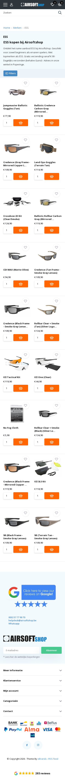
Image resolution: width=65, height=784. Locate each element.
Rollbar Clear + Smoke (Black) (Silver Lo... (46, 429)
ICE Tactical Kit (11, 377)
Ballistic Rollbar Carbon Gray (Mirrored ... (48, 217)
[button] (32, 773)
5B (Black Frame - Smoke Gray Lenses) (14, 537)
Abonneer (51, 650)
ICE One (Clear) (42, 377)
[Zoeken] (60, 12)
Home (6, 27)
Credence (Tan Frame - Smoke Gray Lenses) (47, 271)
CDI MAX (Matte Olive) (16, 269)
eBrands (42, 758)
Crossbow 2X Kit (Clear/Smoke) (12, 217)
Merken (17, 27)
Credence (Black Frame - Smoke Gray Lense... (16, 325)
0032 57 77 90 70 (16, 617)
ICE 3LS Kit (40, 481)
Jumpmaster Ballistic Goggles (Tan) (15, 107)
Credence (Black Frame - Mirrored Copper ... (16, 483)
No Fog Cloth (10, 427)
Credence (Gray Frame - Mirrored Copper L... (16, 164)
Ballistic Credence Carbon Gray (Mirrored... (44, 108)
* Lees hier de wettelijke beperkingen (21, 656)
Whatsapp (13, 623)
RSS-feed (53, 758)
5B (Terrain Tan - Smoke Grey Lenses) (45, 537)
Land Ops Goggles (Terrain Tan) (44, 164)
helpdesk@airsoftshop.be (19, 620)
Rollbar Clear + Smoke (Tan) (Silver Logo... (46, 325)
